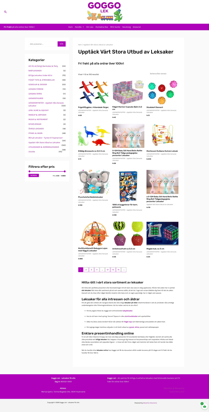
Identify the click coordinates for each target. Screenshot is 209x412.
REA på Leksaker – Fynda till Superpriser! (46, 138)
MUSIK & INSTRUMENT (38, 119)
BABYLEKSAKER (35, 71)
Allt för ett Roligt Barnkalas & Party (43, 66)
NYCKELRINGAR (35, 124)
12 (108, 270)
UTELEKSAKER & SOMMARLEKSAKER (44, 147)
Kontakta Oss (102, 27)
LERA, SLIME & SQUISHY (39, 110)
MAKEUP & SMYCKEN (37, 115)
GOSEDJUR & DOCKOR (38, 84)
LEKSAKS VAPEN (35, 94)
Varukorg (126, 27)
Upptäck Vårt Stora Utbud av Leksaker (44, 142)
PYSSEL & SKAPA (35, 133)
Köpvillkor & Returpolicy (174, 388)
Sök (61, 44)
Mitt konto (115, 27)
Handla (78, 27)
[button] (5, 11)
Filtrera (33, 175)
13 (113, 270)
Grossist (137, 27)
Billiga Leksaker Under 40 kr (40, 75)
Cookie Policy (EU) (176, 392)
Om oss (89, 27)
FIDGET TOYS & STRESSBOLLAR (42, 80)
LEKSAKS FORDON (36, 89)
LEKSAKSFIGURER (36, 98)
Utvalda (32, 151)
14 (118, 270)
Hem (70, 27)
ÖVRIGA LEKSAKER (36, 129)
